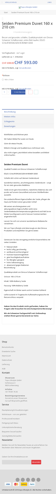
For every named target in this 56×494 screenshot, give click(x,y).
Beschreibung (9, 111)
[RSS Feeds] (38, 480)
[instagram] (23, 480)
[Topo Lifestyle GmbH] (28, 7)
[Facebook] (18, 480)
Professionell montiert (11, 418)
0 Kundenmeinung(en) (23, 32)
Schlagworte (9, 121)
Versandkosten (25, 68)
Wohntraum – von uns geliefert (14, 414)
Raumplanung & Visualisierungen (15, 410)
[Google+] (33, 480)
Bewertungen (9, 126)
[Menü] (7, 12)
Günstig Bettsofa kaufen (11, 436)
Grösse (6, 75)
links (49, 2)
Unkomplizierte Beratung (12, 427)
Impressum (6, 356)
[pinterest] (28, 480)
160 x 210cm (9, 79)
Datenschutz (7, 360)
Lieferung (6, 364)
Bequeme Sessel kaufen (11, 431)
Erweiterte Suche (8, 351)
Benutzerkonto (8, 347)
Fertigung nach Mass (10, 423)
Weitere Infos (9, 116)
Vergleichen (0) (11, 2)
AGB (3, 368)
